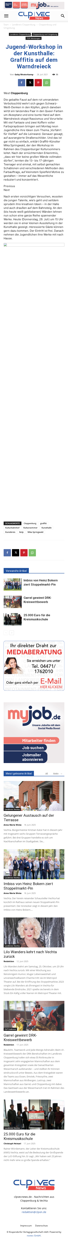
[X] (30, 82)
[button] (6, 16)
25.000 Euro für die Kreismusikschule (19, 1136)
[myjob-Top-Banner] (34, 5)
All (46, 773)
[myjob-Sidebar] (34, 762)
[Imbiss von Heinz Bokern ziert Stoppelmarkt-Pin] (13, 584)
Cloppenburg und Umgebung (45, 34)
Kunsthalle (46, 527)
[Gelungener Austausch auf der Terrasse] (34, 796)
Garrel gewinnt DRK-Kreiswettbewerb (20, 1037)
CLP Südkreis (10, 1029)
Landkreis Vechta (12, 809)
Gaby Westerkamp (24, 74)
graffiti (43, 523)
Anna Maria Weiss (12, 824)
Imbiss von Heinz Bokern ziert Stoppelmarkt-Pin (28, 886)
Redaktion (9, 961)
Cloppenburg (30, 523)
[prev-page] (6, 633)
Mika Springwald (35, 532)
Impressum (26, 1225)
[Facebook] (21, 82)
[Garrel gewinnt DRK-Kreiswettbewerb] (13, 602)
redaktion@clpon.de (34, 1212)
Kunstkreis (10, 532)
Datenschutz (41, 1225)
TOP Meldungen (33, 38)
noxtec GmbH (34, 1235)
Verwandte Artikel (16, 570)
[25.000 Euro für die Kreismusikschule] (13, 619)
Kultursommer (30, 527)
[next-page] (11, 633)
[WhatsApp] (46, 82)
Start (6, 24)
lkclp (21, 532)
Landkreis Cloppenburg (23, 24)
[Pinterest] (38, 82)
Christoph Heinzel (12, 1143)
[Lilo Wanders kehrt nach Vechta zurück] (34, 932)
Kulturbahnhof (12, 527)
